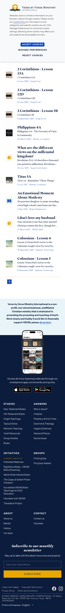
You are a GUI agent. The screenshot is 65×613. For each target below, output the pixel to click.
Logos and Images (10, 587)
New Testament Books (15, 409)
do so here (45, 322)
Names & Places (42, 433)
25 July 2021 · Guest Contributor (32, 168)
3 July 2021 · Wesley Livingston (31, 184)
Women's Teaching (13, 428)
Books (7, 443)
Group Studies (11, 438)
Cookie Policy (19, 22)
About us (8, 518)
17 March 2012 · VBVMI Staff (30, 229)
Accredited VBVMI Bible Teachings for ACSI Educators (16, 490)
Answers (40, 403)
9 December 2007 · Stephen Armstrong (35, 270)
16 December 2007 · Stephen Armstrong (35, 250)
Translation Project (13, 503)
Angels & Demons (42, 428)
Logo (22, 389)
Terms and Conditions (28, 590)
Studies (9, 403)
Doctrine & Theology (44, 423)
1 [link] (9, 281)
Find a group (40, 458)
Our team (8, 533)
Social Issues (40, 438)
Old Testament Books (14, 414)
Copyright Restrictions (32, 587)
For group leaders (42, 463)
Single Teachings (12, 418)
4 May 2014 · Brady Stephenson (31, 209)
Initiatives (12, 453)
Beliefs (7, 523)
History (7, 528)
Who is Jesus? (40, 409)
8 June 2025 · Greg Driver (29, 81)
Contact (40, 513)
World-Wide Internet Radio (17, 474)
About (8, 513)
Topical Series (11, 423)
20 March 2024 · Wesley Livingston (33, 139)
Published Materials (13, 462)
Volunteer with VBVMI (14, 498)
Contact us (39, 518)
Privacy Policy (8, 590)
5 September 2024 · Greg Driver (31, 119)
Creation (38, 414)
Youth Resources (12, 433)
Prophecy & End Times (45, 418)
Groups (39, 453)
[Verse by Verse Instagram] (61, 589)
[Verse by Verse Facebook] (54, 589)
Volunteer (38, 523)
